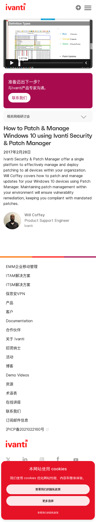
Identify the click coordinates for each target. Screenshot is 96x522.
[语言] (77, 7)
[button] (88, 8)
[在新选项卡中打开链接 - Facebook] (57, 460)
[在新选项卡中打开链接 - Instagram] (42, 460)
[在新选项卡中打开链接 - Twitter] (8, 460)
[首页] (16, 7)
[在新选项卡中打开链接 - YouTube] (75, 460)
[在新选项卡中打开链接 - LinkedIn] (25, 460)
